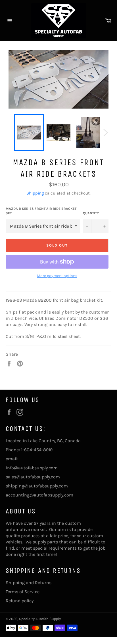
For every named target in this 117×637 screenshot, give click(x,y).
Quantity (91, 213)
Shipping (35, 193)
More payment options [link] (57, 275)
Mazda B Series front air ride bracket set (41, 211)
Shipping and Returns (28, 582)
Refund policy (20, 600)
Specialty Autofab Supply (40, 619)
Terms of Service (22, 591)
